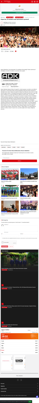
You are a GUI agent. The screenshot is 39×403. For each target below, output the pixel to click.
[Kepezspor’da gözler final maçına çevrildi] (10, 192)
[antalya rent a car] (6, 363)
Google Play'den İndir (19, 12)
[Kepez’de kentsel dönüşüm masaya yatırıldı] (10, 208)
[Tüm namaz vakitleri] (37, 330)
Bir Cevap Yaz (5, 220)
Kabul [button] (30, 401)
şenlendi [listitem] (22, 147)
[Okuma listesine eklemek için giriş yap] (16, 51)
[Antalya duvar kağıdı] (19, 362)
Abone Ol (19, 160)
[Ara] (32, 2)
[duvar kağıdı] (10, 80)
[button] (35, 2)
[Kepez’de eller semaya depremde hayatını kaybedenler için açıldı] (29, 208)
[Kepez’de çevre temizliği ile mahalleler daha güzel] (29, 176)
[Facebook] (18, 380)
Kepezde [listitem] (9, 147)
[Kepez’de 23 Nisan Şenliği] (10, 176)
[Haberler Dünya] (7, 1)
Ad (2, 233)
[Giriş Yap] (37, 2)
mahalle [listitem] (13, 147)
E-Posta (21, 233)
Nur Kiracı (5, 22)
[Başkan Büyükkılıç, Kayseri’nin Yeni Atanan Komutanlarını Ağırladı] (19, 261)
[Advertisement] (19, 61)
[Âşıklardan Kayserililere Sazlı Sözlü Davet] (19, 318)
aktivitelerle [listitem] (3, 147)
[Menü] (2, 2)
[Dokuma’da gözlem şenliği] (29, 192)
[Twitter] (21, 380)
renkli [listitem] (18, 147)
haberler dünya (24, 395)
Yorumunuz (6, 224)
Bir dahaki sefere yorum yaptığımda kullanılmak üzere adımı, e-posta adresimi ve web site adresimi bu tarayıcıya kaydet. (20, 238)
